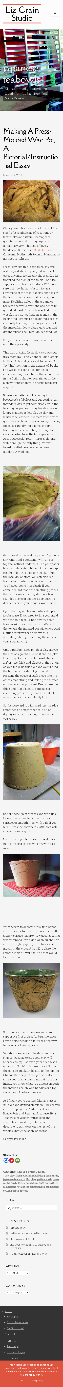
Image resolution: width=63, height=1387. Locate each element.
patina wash (44, 1179)
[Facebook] (6, 1160)
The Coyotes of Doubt (22, 1239)
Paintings (12, 1346)
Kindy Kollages (16, 1352)
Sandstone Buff (35, 1183)
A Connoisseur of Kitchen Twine (29, 1253)
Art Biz (26, 94)
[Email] (17, 1160)
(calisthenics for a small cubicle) (28, 1233)
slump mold (37, 1186)
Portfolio (10, 1341)
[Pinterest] (11, 1160)
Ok (21, 1380)
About (8, 1311)
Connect (10, 1334)
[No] (58, 1373)
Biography (12, 1316)
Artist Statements (17, 1322)
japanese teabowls (14, 1179)
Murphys (31, 1179)
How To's (40, 94)
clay (12, 1175)
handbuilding (36, 1175)
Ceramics (12, 1358)
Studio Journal (37, 1171)
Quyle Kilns (41, 250)
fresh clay (21, 1175)
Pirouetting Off (18, 1227)
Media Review (14, 98)
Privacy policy (36, 1380)
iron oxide (52, 1175)
